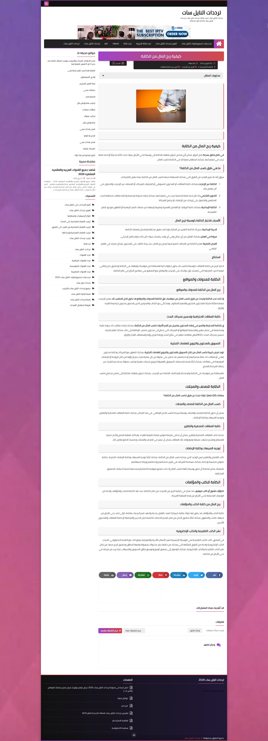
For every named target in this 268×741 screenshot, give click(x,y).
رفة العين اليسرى (87, 84)
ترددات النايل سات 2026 (213, 691)
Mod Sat (90, 178)
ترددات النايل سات (201, 12)
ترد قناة (87, 244)
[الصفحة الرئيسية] (219, 43)
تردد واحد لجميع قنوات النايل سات (196, 44)
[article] (131, 592)
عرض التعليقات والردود (109, 630)
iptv (106, 44)
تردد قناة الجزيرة (143, 44)
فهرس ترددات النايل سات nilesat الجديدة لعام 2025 (105, 713)
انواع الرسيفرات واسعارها (79, 216)
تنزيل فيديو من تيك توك (84, 155)
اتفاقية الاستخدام (120, 721)
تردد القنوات (85, 255)
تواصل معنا (123, 698)
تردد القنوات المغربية (81, 272)
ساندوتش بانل (89, 123)
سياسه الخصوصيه (120, 728)
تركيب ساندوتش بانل (86, 103)
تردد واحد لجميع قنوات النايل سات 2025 (73, 277)
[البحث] (46, 3)
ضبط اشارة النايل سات (81, 294)
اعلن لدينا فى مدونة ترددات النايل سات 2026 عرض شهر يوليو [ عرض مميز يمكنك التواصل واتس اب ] (90, 689)
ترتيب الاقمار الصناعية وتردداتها (76, 233)
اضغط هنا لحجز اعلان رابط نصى (81, 70)
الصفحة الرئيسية (206, 66)
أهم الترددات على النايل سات (78, 205)
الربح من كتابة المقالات (169, 66)
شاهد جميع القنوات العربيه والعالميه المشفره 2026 (73, 171)
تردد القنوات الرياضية (81, 260)
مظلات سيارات (88, 110)
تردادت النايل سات (83, 249)
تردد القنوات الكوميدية (80, 266)
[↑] (134, 735)
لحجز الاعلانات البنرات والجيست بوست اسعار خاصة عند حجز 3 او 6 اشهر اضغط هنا (71, 62)
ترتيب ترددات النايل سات (80, 238)
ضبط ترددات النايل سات (80, 300)
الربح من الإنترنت (188, 66)
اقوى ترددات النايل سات (166, 44)
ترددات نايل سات (83, 283)
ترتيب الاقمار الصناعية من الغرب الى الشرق (71, 227)
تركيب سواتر (89, 116)
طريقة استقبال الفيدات (80, 305)
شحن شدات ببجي (87, 129)
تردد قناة (127, 44)
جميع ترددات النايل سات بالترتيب (76, 288)
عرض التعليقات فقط (133, 630)
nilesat (116, 44)
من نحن (124, 706)
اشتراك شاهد (89, 149)
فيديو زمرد (90, 97)
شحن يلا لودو (89, 136)
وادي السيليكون (88, 77)
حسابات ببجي (89, 90)
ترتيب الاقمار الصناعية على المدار (75, 221)
